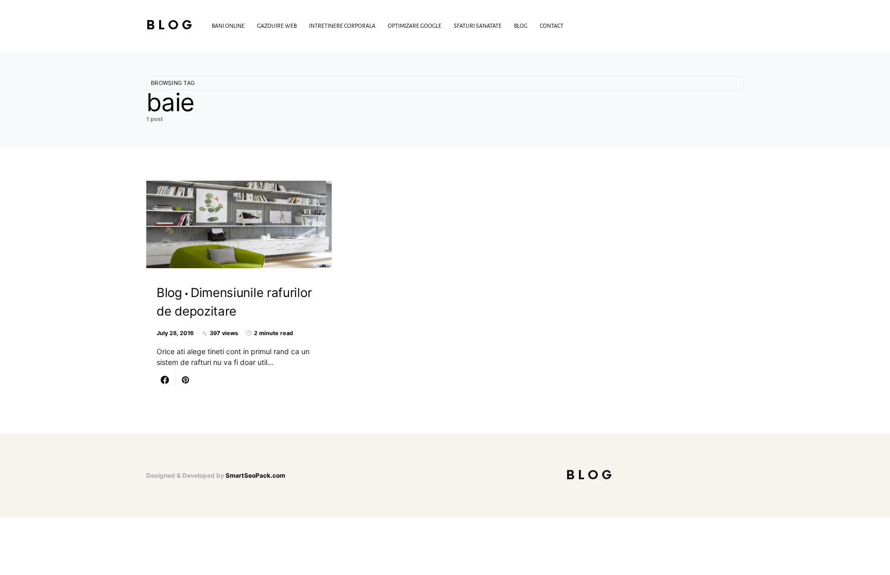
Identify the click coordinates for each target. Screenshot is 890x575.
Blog (170, 25)
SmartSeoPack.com (255, 475)
